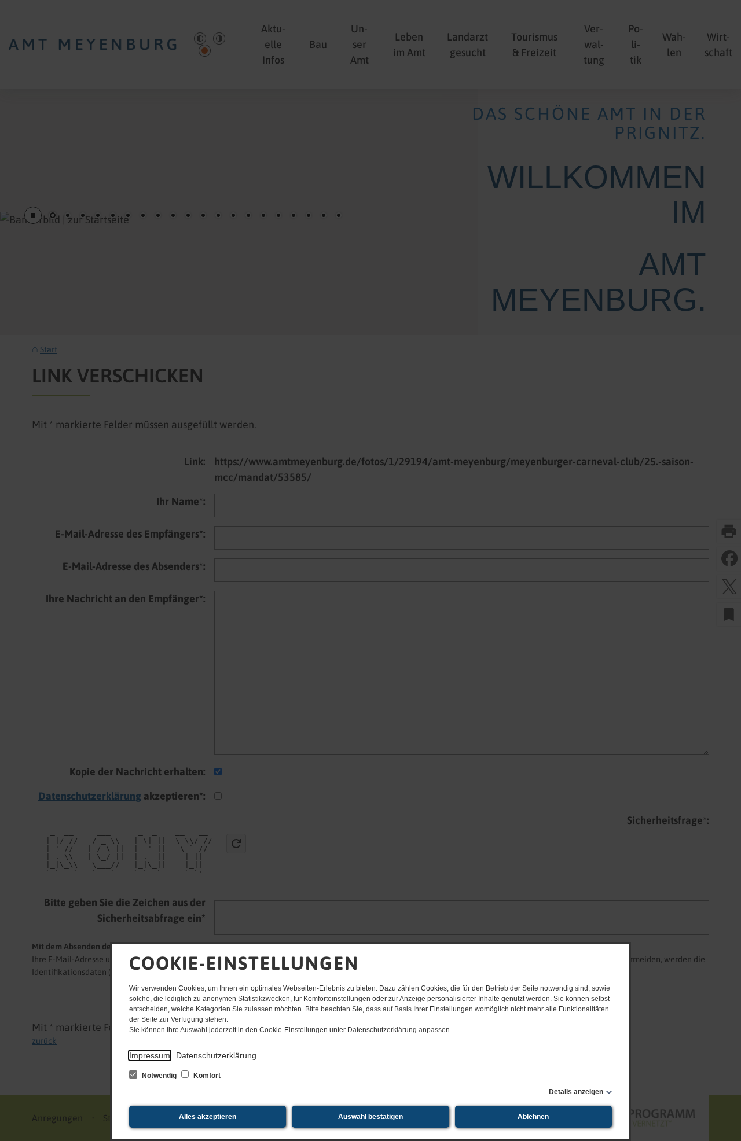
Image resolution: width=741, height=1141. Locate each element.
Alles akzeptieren (207, 1117)
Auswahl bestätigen (370, 1117)
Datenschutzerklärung (216, 1055)
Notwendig (159, 1076)
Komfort (206, 1076)
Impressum (149, 1055)
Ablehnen (533, 1117)
